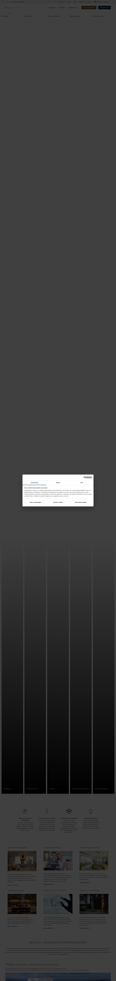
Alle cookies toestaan (81, 502)
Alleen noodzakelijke (35, 502)
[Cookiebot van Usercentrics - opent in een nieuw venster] (85, 477)
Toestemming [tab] (34, 482)
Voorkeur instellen (58, 502)
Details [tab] (58, 482)
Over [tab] (81, 482)
